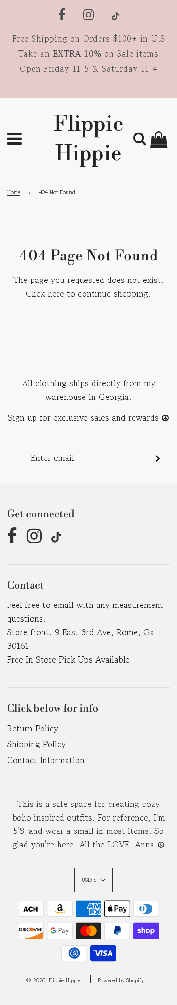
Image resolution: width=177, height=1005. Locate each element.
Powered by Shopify (121, 980)
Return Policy (32, 728)
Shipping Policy (36, 744)
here (56, 293)
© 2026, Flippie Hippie (53, 980)
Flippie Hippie (89, 139)
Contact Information (45, 760)
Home (13, 192)
